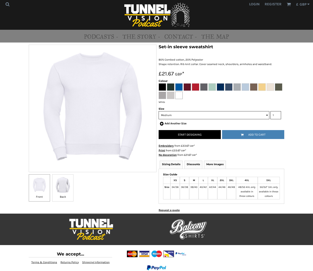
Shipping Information (96, 262)
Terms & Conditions (44, 262)
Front (39, 196)
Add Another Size (176, 123)
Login (254, 4)
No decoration (168, 154)
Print (162, 150)
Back (63, 196)
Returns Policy (69, 262)
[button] (7, 4)
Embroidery (166, 145)
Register (273, 4)
